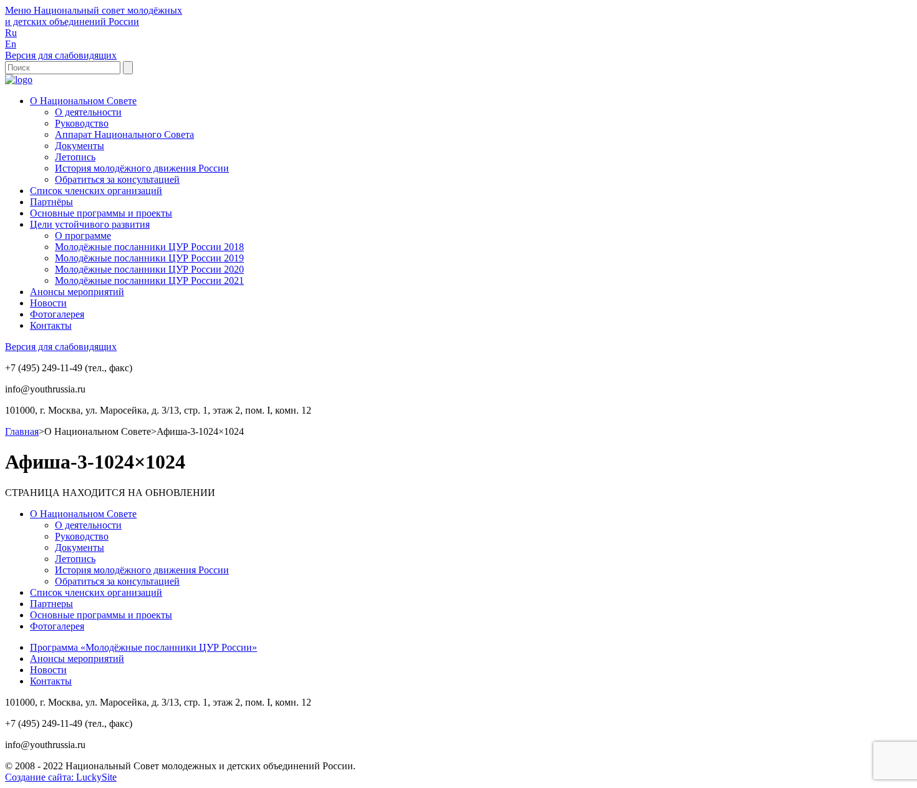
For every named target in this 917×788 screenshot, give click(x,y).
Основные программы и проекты (101, 213)
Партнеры (51, 603)
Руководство (82, 123)
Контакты (51, 325)
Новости (48, 303)
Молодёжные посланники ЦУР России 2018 (149, 246)
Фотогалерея (57, 314)
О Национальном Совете (83, 100)
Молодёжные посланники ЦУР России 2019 (149, 258)
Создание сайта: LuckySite (61, 777)
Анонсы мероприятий (77, 291)
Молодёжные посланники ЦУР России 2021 (149, 280)
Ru (11, 32)
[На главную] (18, 79)
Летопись (75, 157)
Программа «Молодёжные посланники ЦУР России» (143, 647)
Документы (79, 145)
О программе (83, 235)
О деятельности (88, 112)
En (10, 44)
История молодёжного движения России (142, 168)
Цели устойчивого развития (90, 224)
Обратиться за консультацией (117, 179)
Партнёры (51, 202)
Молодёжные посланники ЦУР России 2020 (149, 269)
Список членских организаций (96, 190)
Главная (22, 431)
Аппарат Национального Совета (124, 134)
